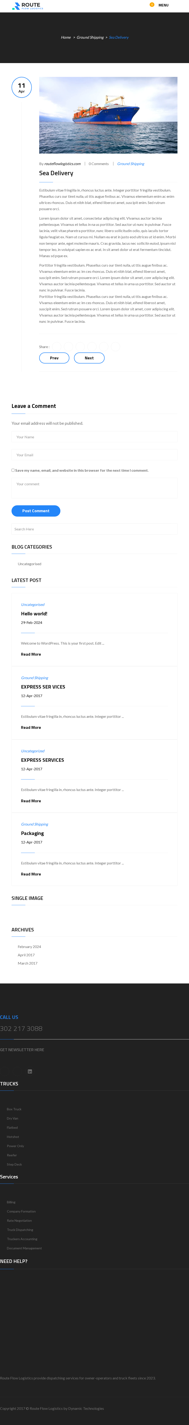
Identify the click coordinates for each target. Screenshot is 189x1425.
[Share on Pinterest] (115, 346)
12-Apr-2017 (31, 695)
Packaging (32, 833)
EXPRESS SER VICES (43, 687)
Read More (31, 654)
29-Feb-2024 (31, 622)
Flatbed (12, 1127)
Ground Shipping (90, 37)
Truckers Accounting (22, 1239)
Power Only (15, 1146)
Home (66, 37)
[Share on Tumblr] (92, 346)
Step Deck (14, 1164)
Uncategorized (32, 751)
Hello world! (34, 613)
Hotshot (13, 1137)
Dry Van (12, 1118)
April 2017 (26, 955)
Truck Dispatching (20, 1230)
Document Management (24, 1248)
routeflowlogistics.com (62, 163)
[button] (148, 6)
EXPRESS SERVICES (42, 760)
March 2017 (27, 963)
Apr (22, 87)
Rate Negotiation (19, 1220)
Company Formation (21, 1211)
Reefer (12, 1155)
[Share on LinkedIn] (80, 346)
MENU (164, 5)
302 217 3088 (21, 1028)
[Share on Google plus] (103, 346)
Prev (54, 358)
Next (89, 358)
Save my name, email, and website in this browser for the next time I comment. (82, 470)
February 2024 (29, 946)
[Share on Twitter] (68, 346)
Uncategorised (29, 563)
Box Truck (14, 1109)
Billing (11, 1202)
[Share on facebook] (56, 346)
